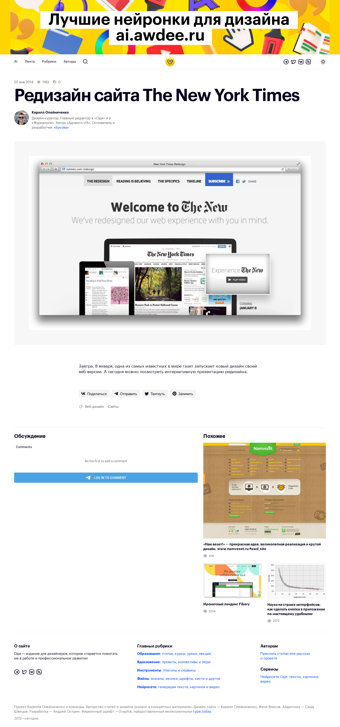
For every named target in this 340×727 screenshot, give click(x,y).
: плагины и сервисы (166, 670)
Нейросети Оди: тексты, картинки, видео (289, 679)
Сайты (113, 406)
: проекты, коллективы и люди (173, 662)
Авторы (70, 61)
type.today (202, 711)
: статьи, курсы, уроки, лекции (174, 654)
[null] (94, 394)
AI (15, 61)
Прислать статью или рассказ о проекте (285, 656)
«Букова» (61, 127)
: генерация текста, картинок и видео (178, 687)
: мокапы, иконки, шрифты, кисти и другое (178, 679)
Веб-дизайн (94, 406)
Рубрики (49, 61)
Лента (30, 61)
